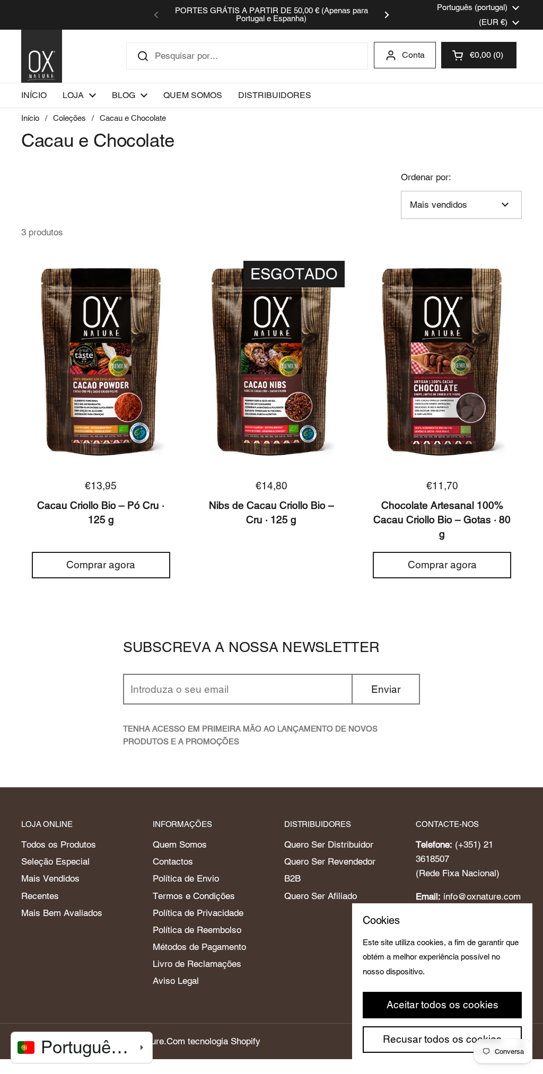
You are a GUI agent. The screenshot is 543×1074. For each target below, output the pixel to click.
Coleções (69, 117)
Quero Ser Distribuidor (328, 844)
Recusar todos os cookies (442, 1039)
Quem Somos (180, 844)
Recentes (40, 896)
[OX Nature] (41, 56)
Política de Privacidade (198, 913)
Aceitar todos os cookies (442, 1004)
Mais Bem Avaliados (61, 913)
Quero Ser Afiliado (320, 896)
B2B (292, 878)
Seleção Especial (55, 861)
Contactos (173, 861)
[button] (478, 55)
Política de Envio (186, 878)
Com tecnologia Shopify (213, 1041)
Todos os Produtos (58, 844)
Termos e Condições (194, 896)
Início (30, 117)
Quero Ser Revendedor (329, 861)
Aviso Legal (176, 980)
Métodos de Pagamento (199, 946)
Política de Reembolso (197, 930)
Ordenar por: (426, 177)
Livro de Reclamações (197, 963)
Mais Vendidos (50, 878)
